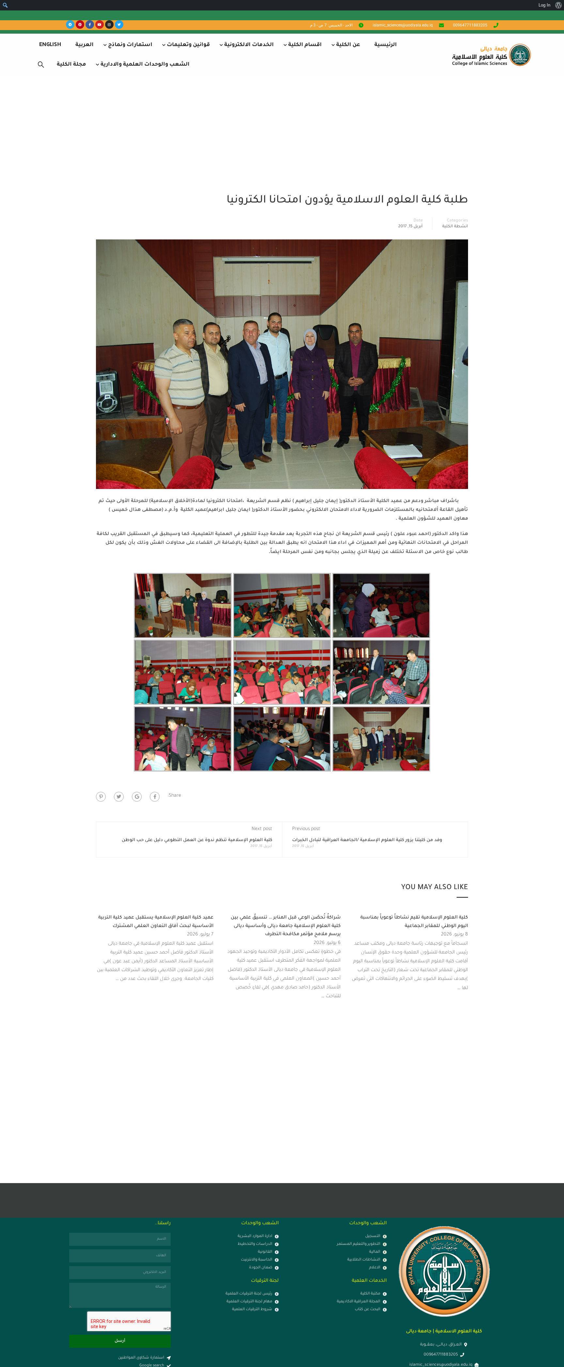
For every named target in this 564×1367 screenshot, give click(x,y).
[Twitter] (119, 24)
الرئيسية (385, 45)
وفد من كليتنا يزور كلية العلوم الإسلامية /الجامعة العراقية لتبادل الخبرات (367, 840)
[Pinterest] (80, 24)
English (50, 45)
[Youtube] (99, 24)
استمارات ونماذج (130, 45)
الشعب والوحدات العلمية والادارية (145, 65)
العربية (84, 45)
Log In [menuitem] (544, 5)
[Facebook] (155, 797)
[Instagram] (109, 24)
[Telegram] (70, 24)
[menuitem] (558, 5)
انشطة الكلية (455, 226)
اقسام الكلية (305, 45)
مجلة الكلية (71, 65)
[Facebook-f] (90, 24)
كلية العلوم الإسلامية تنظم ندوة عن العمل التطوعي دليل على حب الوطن (197, 840)
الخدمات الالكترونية (249, 45)
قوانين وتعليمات (188, 45)
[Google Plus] (137, 797)
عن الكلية (348, 45)
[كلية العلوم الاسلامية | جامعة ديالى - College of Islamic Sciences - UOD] (490, 54)
